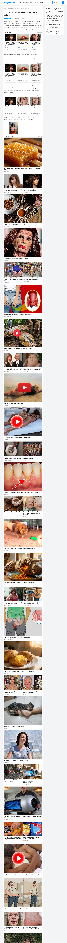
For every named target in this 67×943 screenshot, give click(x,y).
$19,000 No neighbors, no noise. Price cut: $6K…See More (54, 21)
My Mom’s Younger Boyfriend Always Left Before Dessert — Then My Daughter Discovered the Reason (54, 10)
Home (5, 8)
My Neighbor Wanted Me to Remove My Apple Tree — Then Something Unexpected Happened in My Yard (53, 27)
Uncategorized (10, 8)
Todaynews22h (9, 2)
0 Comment (23, 18)
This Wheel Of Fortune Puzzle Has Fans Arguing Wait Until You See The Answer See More (54, 17)
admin (13, 18)
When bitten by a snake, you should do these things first (53, 32)
